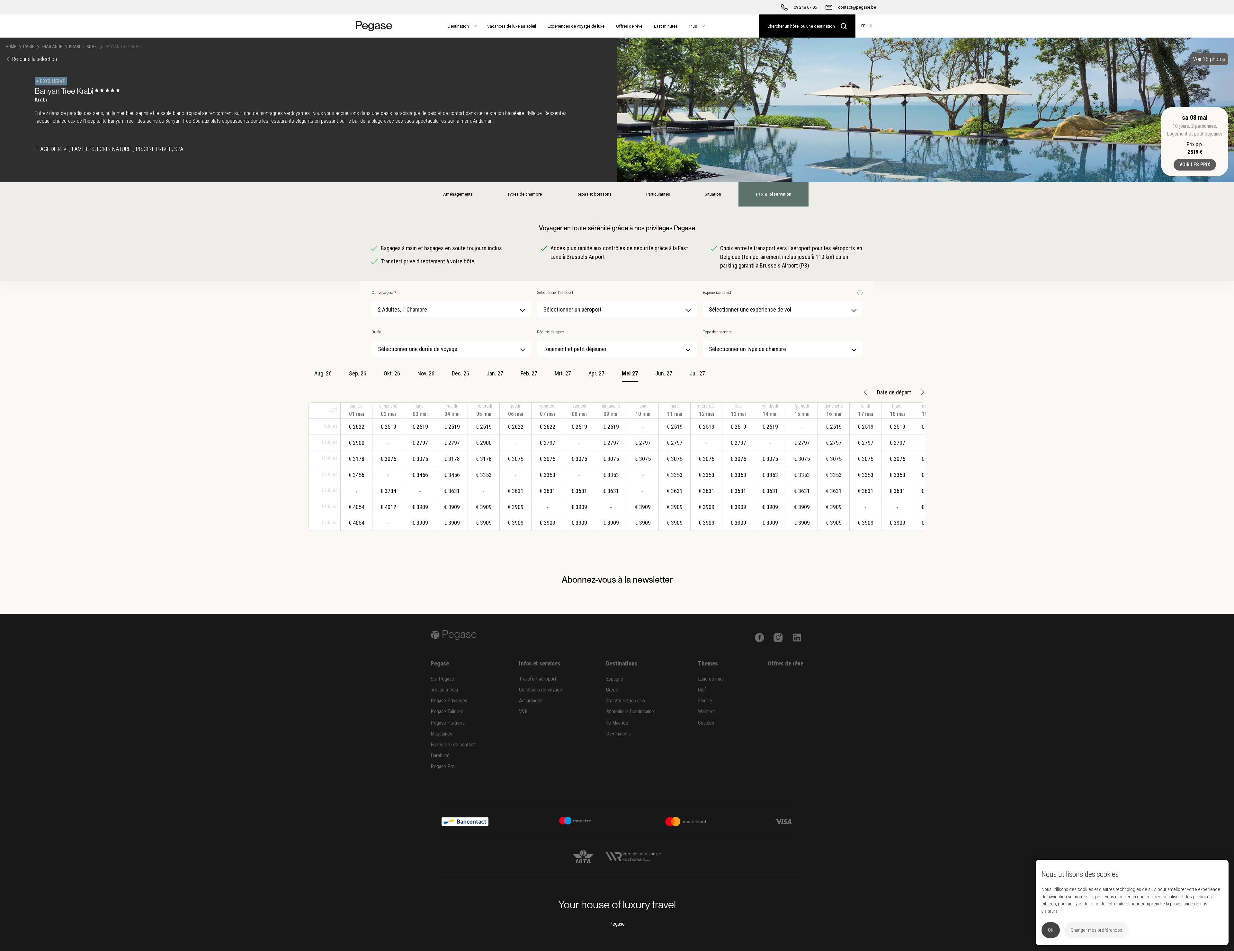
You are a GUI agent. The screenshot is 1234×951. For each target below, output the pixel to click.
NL (871, 26)
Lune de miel (711, 679)
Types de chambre (524, 194)
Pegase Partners (448, 723)
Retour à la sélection (34, 59)
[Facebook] (759, 637)
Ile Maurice (617, 723)
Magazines (441, 734)
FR (863, 26)
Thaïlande (51, 46)
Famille (705, 701)
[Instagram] (778, 637)
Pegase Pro (443, 766)
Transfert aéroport (537, 679)
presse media (444, 690)
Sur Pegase (442, 679)
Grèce (612, 690)
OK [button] (1050, 930)
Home (11, 46)
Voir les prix (1194, 165)
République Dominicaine (630, 712)
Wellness (707, 712)
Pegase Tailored (447, 712)
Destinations (618, 734)
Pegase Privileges (449, 701)
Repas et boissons (594, 194)
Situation (713, 194)
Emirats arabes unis (625, 701)
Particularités (658, 194)
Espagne (614, 679)
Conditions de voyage (540, 690)
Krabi (74, 46)
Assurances (530, 701)
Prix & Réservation (773, 194)
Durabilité (440, 756)
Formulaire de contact (453, 745)
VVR (523, 712)
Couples (706, 723)
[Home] (376, 26)
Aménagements (458, 194)
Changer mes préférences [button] (1096, 930)
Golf (702, 690)
